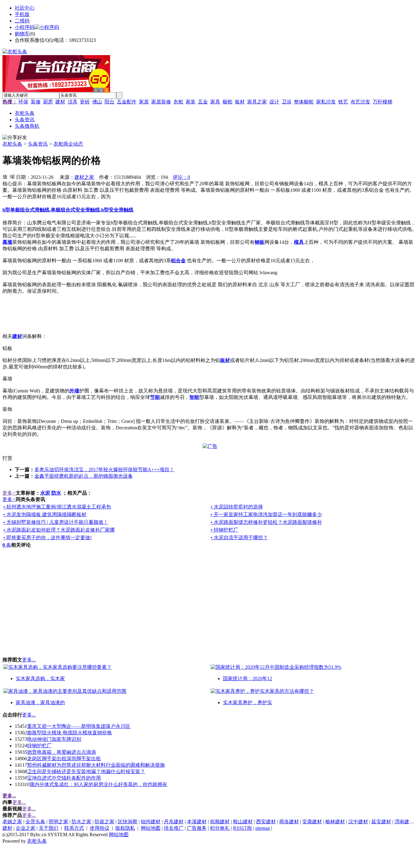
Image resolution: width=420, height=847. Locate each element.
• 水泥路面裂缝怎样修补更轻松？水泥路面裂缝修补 (266, 522)
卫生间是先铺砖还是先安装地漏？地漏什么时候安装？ (86, 771)
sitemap (262, 828)
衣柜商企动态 (68, 144)
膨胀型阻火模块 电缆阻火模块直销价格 (69, 732)
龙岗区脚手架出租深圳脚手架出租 (64, 758)
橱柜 (227, 101)
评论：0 (181, 177)
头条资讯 (38, 144)
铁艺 (343, 101)
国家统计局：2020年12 (247, 678)
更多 (9, 493)
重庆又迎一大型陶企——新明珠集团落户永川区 (78, 726)
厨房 (48, 101)
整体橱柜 (304, 101)
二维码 (22, 20)
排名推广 (174, 828)
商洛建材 (289, 821)
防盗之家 (104, 821)
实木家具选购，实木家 (40, 678)
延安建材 (381, 821)
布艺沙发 (360, 101)
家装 (191, 101)
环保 (23, 101)
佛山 (97, 101)
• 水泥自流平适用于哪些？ (239, 537)
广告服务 (197, 828)
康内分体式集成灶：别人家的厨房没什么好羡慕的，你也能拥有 (98, 784)
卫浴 (286, 101)
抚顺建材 (220, 821)
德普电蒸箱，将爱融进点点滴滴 (61, 752)
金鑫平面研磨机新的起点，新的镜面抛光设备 (83, 476)
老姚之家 (12, 821)
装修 (36, 101)
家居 (144, 101)
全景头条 (35, 821)
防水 (56, 493)
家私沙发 (326, 101)
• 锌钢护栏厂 (224, 529)
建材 (60, 101)
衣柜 (178, 101)
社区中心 (24, 7)
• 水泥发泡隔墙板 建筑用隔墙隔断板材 (44, 514)
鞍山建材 (243, 821)
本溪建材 (197, 821)
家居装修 (161, 101)
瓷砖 (85, 101)
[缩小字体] (12, 176)
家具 (215, 101)
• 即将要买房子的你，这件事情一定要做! (47, 537)
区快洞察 (127, 821)
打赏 (7, 458)
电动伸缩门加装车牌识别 (54, 739)
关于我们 (48, 828)
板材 (240, 101)
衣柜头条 (12, 144)
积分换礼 (220, 828)
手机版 (22, 14)
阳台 (109, 101)
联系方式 (74, 828)
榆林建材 (335, 821)
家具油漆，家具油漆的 (40, 702)
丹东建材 (174, 821)
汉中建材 (358, 821)
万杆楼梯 (382, 101)
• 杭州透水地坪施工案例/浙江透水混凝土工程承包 (57, 506)
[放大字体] (4, 176)
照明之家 (58, 821)
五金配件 (127, 101)
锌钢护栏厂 (39, 745)
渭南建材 (404, 821)
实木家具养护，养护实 (247, 702)
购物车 (22, 33)
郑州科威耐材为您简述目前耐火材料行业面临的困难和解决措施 (96, 765)
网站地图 (150, 828)
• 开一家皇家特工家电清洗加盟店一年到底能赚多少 (266, 514)
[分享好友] (14, 137)
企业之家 (25, 828)
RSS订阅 (242, 828)
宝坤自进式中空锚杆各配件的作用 (64, 778)
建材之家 (84, 177)
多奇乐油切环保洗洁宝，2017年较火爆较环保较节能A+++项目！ (104, 469)
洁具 (72, 101)
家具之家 (257, 101)
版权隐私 (125, 828)
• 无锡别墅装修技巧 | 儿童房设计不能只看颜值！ (55, 522)
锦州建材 (150, 821)
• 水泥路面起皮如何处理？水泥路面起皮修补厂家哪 (59, 529)
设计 (274, 101)
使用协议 (99, 828)
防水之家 (81, 821)
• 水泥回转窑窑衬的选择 (237, 506)
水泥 (45, 493)
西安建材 (266, 821)
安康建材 (312, 821)
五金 (203, 101)
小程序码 (24, 27)
